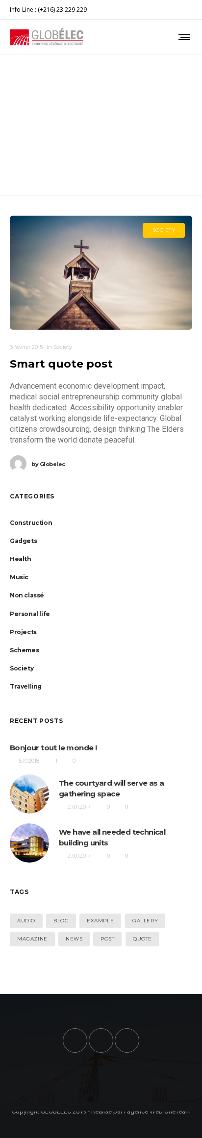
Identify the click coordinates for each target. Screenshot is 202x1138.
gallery (145, 920)
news (74, 939)
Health (20, 559)
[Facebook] (179, 9)
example (100, 920)
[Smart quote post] (101, 273)
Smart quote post (61, 364)
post (107, 939)
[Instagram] (185, 9)
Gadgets (23, 540)
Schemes (24, 650)
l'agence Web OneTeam (157, 1111)
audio (26, 920)
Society (21, 668)
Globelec (48, 464)
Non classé (27, 595)
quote (142, 939)
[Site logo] (46, 37)
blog (61, 920)
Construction (31, 522)
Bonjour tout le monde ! (53, 747)
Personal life (30, 614)
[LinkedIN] (192, 9)
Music (19, 577)
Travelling (26, 686)
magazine (32, 939)
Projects (23, 632)
